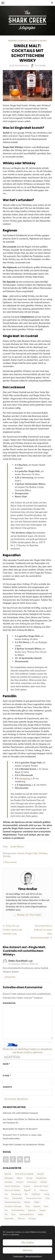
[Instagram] (6, 1159)
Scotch (21, 853)
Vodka (40, 1214)
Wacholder (9, 1218)
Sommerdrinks (17, 1210)
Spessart (32, 1210)
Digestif (27, 1190)
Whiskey (42, 853)
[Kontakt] (27, 1159)
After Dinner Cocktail (24, 1174)
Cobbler (43, 1182)
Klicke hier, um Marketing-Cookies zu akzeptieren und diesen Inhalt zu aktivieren (27, 1051)
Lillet (47, 1198)
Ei (35, 1190)
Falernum (43, 1190)
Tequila (42, 1210)
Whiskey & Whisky (38, 41)
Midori (36, 1202)
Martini (27, 1202)
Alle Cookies (27, 1242)
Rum (46, 1206)
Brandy (29, 1178)
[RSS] (20, 1159)
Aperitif (40, 1174)
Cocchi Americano (12, 1186)
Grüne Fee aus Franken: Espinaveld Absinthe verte (12, 929)
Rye (6, 1210)
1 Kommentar (10, 862)
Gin (26, 1194)
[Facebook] (13, 1159)
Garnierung (16, 1194)
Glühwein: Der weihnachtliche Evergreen (20, 1113)
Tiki (5, 1214)
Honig (46, 1194)
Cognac (27, 1186)
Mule (27, 1206)
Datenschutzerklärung (33, 1256)
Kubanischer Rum (34, 1198)
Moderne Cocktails (18, 41)
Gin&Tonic (35, 1194)
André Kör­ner (17, 846)
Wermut (21, 1218)
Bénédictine (41, 1178)
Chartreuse (32, 1182)
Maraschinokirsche (12, 1202)
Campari (19, 1182)
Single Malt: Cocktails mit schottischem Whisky (23, 1144)
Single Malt (31, 853)
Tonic (13, 1214)
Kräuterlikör (17, 1198)
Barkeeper (8, 1178)
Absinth (7, 1174)
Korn (6, 1198)
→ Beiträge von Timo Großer (27, 914)
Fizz (6, 1194)
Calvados (8, 1182)
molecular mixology (13, 1206)
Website (7, 1087)
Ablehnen (27, 1250)
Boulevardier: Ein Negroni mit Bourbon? (20, 1129)
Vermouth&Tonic (26, 1214)
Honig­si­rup (24, 778)
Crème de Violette (12, 1190)
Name (6, 1064)
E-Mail (7, 1075)
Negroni (36, 1206)
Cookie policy (18, 1256)
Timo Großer (40, 65)
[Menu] (3, 3)
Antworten (10, 977)
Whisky (7, 856)
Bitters (20, 1178)
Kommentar (9, 1003)
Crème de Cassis (41, 1186)
